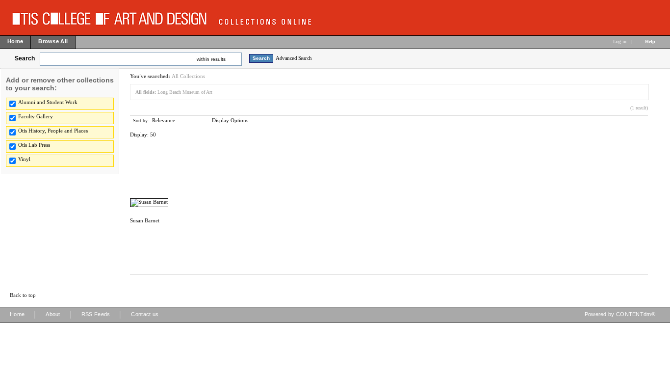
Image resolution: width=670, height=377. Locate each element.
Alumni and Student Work (47, 102)
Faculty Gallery (35, 116)
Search (25, 58)
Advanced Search (294, 58)
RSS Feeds (95, 314)
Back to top (23, 295)
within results (211, 59)
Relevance (163, 120)
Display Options (230, 120)
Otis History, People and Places (53, 131)
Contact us (144, 314)
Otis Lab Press (34, 145)
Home (17, 314)
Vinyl (24, 159)
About (53, 314)
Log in (619, 41)
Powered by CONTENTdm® (620, 314)
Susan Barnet (144, 220)
